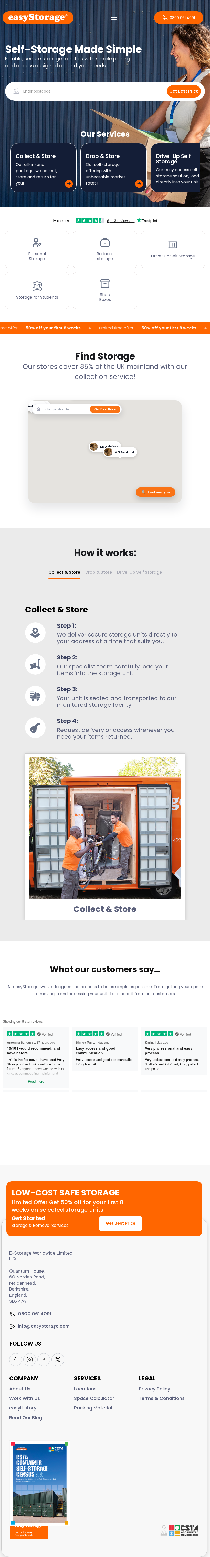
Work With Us (24, 1398)
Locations (85, 1389)
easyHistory (22, 1408)
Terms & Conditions (162, 1398)
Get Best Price (120, 1223)
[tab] (64, 574)
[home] (38, 17)
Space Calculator (94, 1398)
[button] (114, 17)
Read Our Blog (25, 1418)
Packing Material (93, 1408)
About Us (19, 1389)
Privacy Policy (154, 1389)
